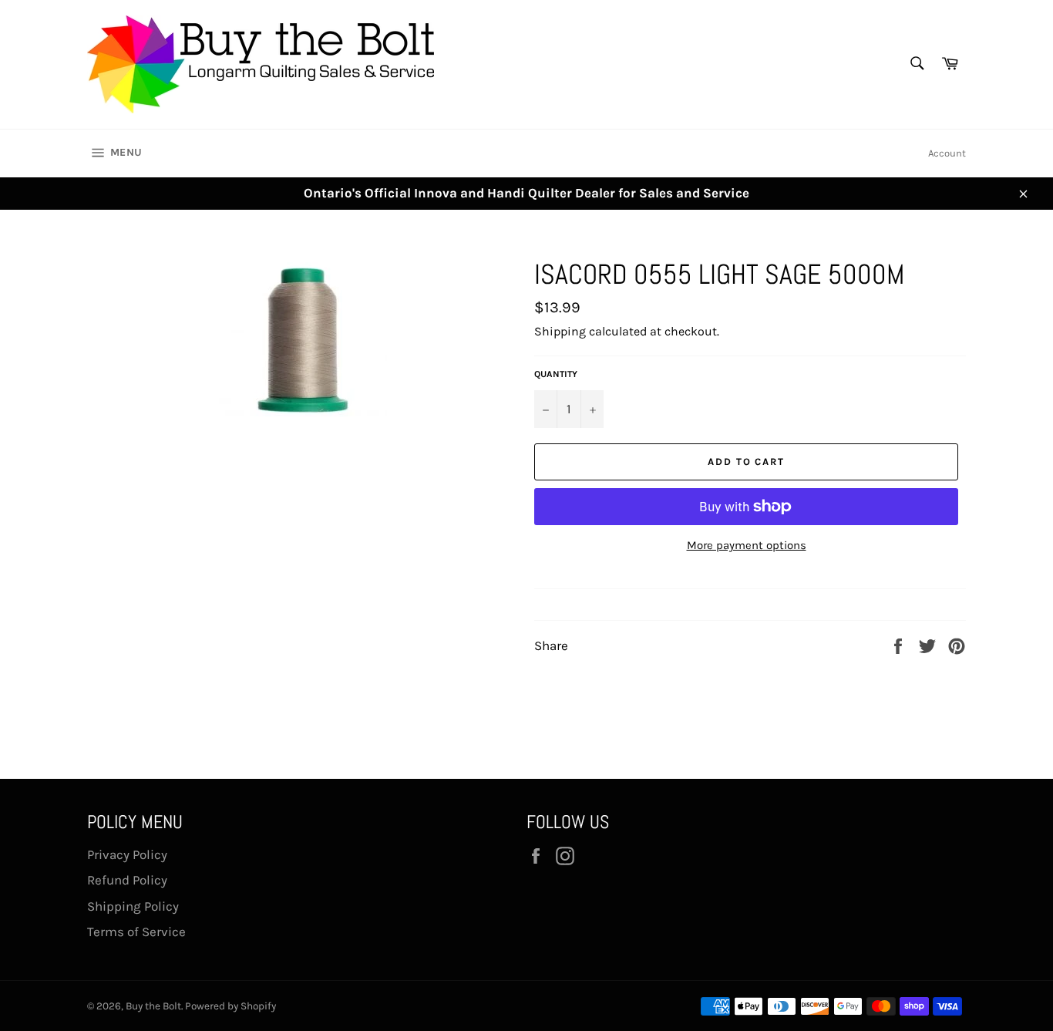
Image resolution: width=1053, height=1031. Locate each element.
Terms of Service (136, 931)
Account (947, 153)
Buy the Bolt (153, 1006)
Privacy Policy (127, 854)
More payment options (746, 545)
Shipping (560, 331)
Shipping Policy (133, 906)
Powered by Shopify (230, 1006)
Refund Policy (127, 880)
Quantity (555, 374)
